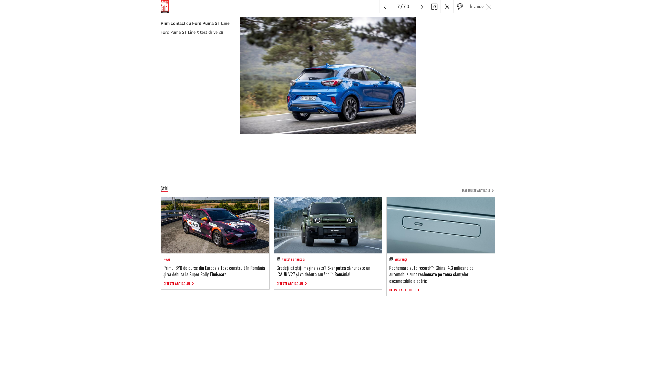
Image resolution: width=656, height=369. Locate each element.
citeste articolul (176, 283)
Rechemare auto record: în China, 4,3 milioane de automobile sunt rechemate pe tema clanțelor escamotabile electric (431, 274)
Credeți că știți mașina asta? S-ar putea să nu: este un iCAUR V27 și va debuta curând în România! (323, 271)
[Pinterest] (459, 6)
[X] (446, 6)
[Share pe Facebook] (434, 6)
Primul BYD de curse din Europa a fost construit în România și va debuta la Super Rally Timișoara (214, 271)
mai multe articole (476, 190)
